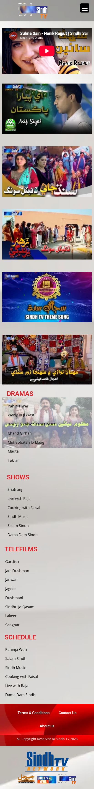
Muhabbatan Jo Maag (26, 442)
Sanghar (12, 624)
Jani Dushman (17, 570)
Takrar (13, 460)
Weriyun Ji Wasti (21, 414)
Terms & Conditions (34, 713)
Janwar (11, 579)
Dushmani (14, 597)
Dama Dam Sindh (23, 534)
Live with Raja (19, 498)
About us (47, 726)
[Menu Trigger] (84, 8)
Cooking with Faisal (24, 507)
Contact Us (67, 713)
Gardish (12, 561)
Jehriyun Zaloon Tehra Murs (31, 424)
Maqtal (14, 451)
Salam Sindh (18, 525)
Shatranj (15, 489)
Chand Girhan (20, 433)
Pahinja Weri (18, 406)
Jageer (10, 588)
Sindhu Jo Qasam (19, 606)
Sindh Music (18, 516)
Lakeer (11, 615)
